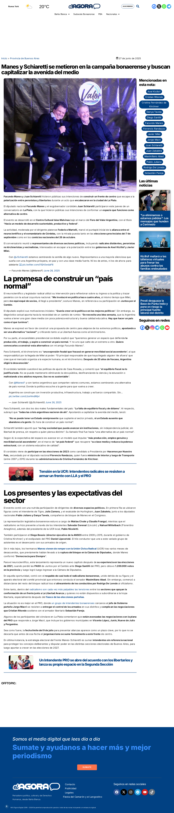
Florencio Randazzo (154, 128)
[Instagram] (152, 327)
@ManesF (19, 382)
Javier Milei (154, 134)
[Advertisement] (87, 36)
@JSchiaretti (21, 257)
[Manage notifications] (7, 806)
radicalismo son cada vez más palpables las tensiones (59, 589)
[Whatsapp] (164, 6)
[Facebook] (154, 6)
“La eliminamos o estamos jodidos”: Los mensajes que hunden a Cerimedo (154, 219)
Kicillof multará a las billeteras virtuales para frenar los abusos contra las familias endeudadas (153, 262)
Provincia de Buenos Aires (24, 58)
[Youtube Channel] (167, 327)
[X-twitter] (124, 792)
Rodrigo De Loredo (154, 167)
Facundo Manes (154, 123)
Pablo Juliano (154, 162)
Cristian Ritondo (154, 97)
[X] (159, 6)
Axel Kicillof (154, 91)
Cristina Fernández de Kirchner (154, 104)
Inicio (4, 58)
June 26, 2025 (52, 270)
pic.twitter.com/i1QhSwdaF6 (37, 264)
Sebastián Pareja (154, 173)
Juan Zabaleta (154, 150)
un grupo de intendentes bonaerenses (73, 603)
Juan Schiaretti (154, 145)
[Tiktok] (152, 792)
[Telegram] (169, 6)
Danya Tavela (154, 112)
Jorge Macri (154, 139)
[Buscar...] (137, 6)
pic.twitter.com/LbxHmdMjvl (24, 396)
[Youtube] (145, 792)
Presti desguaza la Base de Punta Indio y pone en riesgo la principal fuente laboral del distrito (154, 307)
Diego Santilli (154, 117)
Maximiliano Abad (154, 156)
